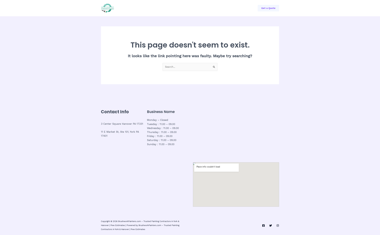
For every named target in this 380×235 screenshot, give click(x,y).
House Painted (188, 8)
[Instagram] (277, 225)
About (170, 8)
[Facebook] (263, 225)
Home (138, 8)
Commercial (154, 8)
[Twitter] (270, 225)
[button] (268, 8)
